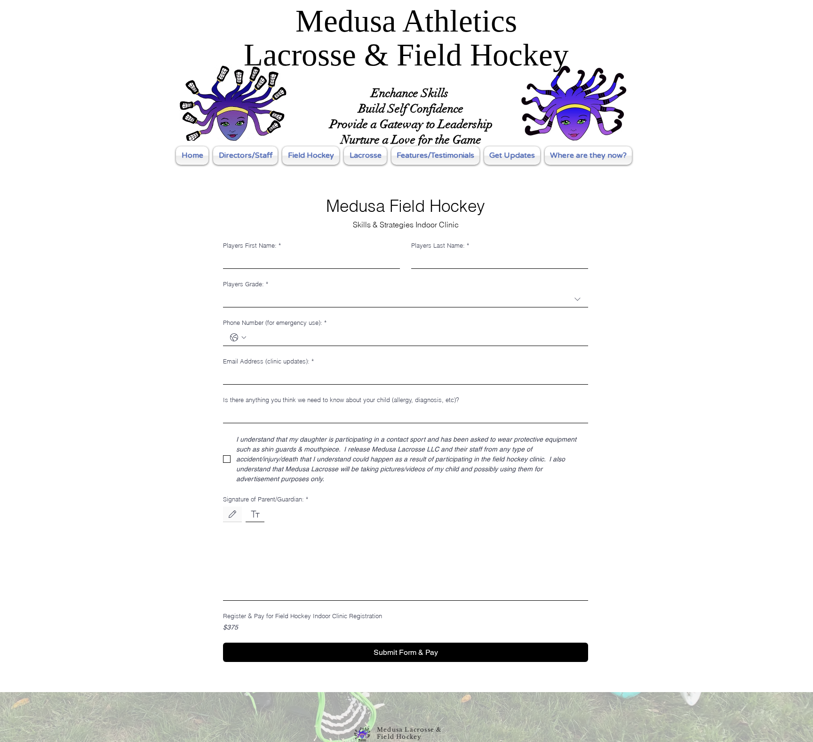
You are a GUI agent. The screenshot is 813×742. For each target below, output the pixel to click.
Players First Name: (252, 245)
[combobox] (405, 299)
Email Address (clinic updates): (268, 361)
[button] (311, 155)
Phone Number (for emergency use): (275, 322)
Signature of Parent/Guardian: (265, 499)
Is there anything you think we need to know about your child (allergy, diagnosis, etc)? (341, 399)
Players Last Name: (440, 245)
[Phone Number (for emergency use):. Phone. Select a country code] (238, 337)
